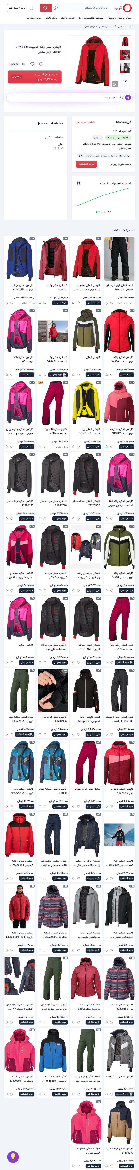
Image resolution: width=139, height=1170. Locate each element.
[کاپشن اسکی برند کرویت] (119, 1050)
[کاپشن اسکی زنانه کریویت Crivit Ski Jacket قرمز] (53, 331)
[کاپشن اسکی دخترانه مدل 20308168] (119, 979)
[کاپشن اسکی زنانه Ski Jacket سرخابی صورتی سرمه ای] (119, 475)
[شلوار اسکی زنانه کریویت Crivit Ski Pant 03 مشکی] (119, 691)
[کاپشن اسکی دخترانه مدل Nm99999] (119, 763)
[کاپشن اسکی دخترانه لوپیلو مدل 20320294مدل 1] (86, 1122)
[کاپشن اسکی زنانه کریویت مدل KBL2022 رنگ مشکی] (119, 835)
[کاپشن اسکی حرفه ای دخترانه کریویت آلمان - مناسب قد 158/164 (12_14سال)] (20, 547)
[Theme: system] (31, 8)
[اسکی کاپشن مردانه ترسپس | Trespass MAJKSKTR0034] (20, 835)
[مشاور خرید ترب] (13, 1157)
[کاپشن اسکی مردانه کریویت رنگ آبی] (53, 547)
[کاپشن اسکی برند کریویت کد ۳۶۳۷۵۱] (86, 403)
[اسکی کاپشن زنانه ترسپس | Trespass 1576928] (86, 691)
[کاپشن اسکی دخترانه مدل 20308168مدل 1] (53, 907)
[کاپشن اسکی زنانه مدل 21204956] (53, 691)
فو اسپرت (125, 131)
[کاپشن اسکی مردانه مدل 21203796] (53, 475)
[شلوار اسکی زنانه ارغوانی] (86, 763)
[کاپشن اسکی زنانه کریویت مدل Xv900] (119, 331)
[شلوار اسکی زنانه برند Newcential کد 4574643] (53, 403)
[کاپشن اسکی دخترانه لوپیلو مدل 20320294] (20, 1050)
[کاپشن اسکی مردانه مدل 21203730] (119, 1122)
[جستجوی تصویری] (55, 8)
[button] (17, 8)
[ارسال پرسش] (128, 97)
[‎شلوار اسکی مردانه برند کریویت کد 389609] (20, 691)
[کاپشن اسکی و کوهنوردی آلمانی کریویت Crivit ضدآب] (20, 979)
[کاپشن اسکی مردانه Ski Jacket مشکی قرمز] (53, 619)
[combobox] (80, 8)
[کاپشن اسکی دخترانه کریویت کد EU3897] (119, 403)
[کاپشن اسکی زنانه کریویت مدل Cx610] (119, 547)
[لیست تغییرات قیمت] (78, 184)
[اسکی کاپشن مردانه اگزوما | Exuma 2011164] (20, 907)
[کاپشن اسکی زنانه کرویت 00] (20, 331)
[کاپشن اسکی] (86, 331)
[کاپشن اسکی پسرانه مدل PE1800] (53, 763)
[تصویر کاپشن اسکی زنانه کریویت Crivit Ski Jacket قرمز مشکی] (125, 41)
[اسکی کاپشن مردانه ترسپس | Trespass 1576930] (53, 1050)
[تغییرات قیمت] (41, 64)
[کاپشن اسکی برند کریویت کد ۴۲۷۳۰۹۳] (20, 763)
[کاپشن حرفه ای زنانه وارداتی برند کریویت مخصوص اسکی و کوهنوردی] (86, 547)
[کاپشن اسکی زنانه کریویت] (53, 259)
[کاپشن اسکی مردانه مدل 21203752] (86, 475)
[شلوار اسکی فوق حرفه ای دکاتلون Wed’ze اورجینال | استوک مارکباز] (119, 259)
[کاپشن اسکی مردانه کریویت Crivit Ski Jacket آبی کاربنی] (20, 259)
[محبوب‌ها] (32, 64)
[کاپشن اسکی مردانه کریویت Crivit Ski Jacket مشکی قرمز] (86, 619)
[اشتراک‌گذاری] (23, 64)
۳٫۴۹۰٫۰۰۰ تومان (120, 165)
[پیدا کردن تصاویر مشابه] (115, 84)
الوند (115, 130)
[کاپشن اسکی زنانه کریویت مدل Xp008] (86, 979)
